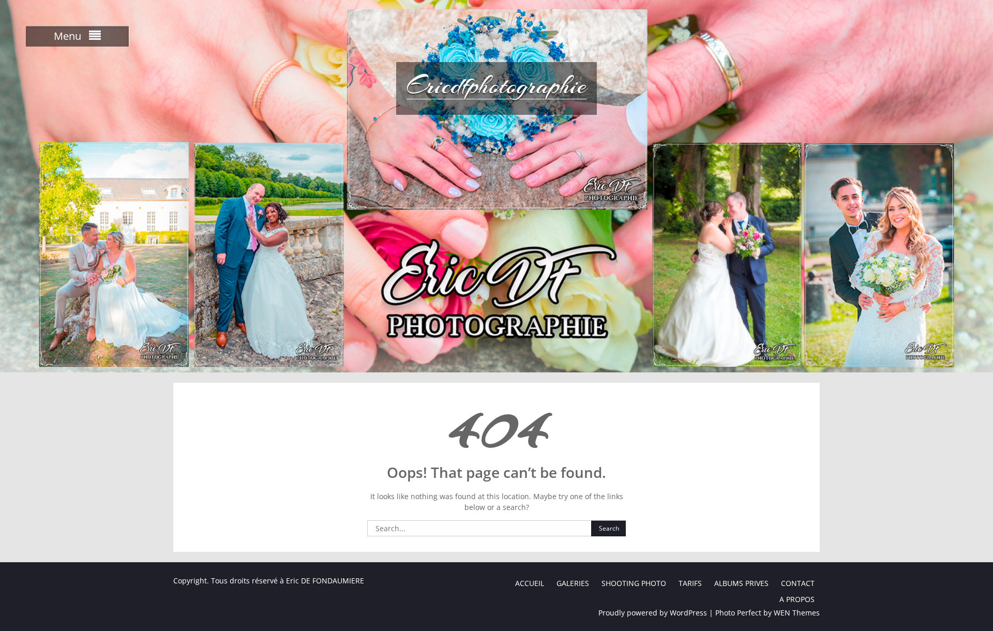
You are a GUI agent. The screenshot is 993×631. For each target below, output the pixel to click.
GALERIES (572, 583)
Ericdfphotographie (496, 85)
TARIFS (690, 583)
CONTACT (798, 583)
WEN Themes (797, 613)
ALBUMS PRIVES (741, 583)
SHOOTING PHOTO (633, 583)
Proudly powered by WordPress (652, 613)
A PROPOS (797, 599)
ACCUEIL (529, 583)
